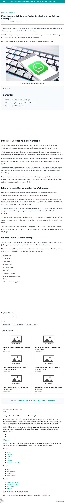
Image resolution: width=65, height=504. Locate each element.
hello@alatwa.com (12, 484)
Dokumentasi (11, 471)
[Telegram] (15, 316)
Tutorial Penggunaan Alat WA (26, 400)
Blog (7, 12)
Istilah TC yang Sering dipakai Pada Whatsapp (20, 103)
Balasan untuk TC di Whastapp (15, 106)
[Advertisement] (32, 124)
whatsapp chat (6, 324)
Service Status (11, 475)
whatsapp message (18, 324)
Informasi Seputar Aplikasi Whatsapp (17, 100)
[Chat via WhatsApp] (60, 501)
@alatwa (9, 488)
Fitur (38, 400)
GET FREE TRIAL (15, 434)
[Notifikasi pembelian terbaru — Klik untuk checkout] (32, 503)
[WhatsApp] (3, 316)
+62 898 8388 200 (12, 482)
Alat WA (10, 492)
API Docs (9, 473)
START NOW (11, 436)
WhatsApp (12, 12)
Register (9, 460)
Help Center (51, 400)
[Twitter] (11, 316)
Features (9, 454)
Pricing (9, 456)
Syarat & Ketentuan (13, 462)
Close (2, 500)
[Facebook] (7, 316)
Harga (43, 400)
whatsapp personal (31, 324)
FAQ (8, 458)
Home (2, 12)
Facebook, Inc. (45, 495)
